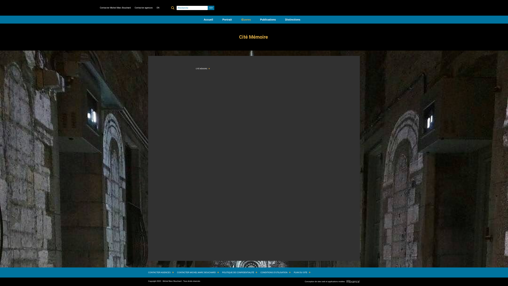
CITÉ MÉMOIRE (202, 69)
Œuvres (246, 19)
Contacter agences (144, 7)
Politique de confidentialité (238, 272)
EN (158, 7)
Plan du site (300, 272)
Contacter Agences (159, 272)
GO (211, 8)
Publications (268, 19)
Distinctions (292, 19)
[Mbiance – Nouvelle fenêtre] (353, 282)
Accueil (208, 19)
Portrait (227, 19)
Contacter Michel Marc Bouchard (115, 7)
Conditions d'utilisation (273, 272)
